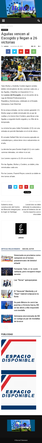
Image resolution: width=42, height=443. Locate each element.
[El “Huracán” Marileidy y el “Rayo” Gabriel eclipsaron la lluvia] (7, 294)
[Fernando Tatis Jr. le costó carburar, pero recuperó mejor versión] (7, 272)
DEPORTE (4, 30)
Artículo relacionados (10, 249)
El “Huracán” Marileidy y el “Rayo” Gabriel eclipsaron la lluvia (26, 294)
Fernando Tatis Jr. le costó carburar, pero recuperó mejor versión (27, 271)
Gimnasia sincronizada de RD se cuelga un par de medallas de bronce (27, 318)
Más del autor (28, 249)
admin (6, 46)
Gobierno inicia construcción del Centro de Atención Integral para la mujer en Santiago (10, 208)
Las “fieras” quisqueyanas (25, 280)
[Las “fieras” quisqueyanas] (7, 283)
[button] (38, 21)
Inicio (3, 26)
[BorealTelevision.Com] (21, 9)
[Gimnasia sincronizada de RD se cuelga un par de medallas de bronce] (7, 319)
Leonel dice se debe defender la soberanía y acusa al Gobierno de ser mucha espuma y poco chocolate (31, 209)
